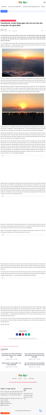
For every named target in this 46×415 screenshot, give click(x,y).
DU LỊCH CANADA (23, 382)
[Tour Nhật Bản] (23, 2)
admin (5, 29)
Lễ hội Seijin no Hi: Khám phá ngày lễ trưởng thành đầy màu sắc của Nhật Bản (11, 355)
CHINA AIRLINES (33, 382)
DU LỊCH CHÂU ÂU (13, 382)
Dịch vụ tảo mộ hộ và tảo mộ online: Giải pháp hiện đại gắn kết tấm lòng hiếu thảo (34, 355)
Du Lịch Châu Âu (4, 346)
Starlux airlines (15, 346)
